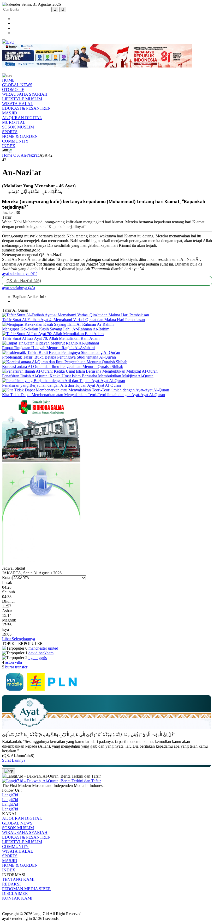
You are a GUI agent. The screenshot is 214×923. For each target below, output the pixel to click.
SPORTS (9, 132)
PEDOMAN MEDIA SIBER (26, 889)
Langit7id (10, 795)
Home (7, 155)
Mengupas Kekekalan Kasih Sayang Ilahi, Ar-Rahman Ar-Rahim (55, 329)
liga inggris (37, 657)
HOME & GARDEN (20, 136)
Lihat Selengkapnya (18, 639)
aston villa (13, 662)
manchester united (43, 648)
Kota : (7, 577)
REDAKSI (11, 884)
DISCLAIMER (15, 893)
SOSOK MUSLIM (18, 127)
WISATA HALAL (17, 103)
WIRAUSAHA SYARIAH (24, 94)
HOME (8, 80)
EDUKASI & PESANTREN (26, 108)
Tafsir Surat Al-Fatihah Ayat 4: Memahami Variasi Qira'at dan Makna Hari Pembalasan (73, 319)
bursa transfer (16, 667)
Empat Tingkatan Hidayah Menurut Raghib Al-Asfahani (48, 348)
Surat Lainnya (13, 760)
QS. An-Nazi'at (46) (24, 280)
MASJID (9, 113)
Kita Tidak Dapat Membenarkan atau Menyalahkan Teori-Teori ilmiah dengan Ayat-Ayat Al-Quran (83, 394)
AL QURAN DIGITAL (22, 117)
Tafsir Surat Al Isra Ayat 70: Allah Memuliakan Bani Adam (50, 338)
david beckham (41, 653)
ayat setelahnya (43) (18, 288)
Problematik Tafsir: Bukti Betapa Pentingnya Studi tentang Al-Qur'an (59, 357)
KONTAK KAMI (17, 898)
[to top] (8, 771)
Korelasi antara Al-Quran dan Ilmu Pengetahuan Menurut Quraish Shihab (62, 366)
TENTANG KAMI (18, 879)
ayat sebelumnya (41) (19, 273)
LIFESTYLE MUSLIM (22, 99)
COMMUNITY (15, 141)
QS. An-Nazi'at (26, 155)
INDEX (8, 146)
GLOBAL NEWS (17, 85)
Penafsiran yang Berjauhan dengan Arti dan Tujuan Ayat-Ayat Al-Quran (61, 385)
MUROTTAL (14, 122)
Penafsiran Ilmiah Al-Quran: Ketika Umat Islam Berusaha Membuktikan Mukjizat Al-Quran (77, 376)
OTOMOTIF (13, 89)
